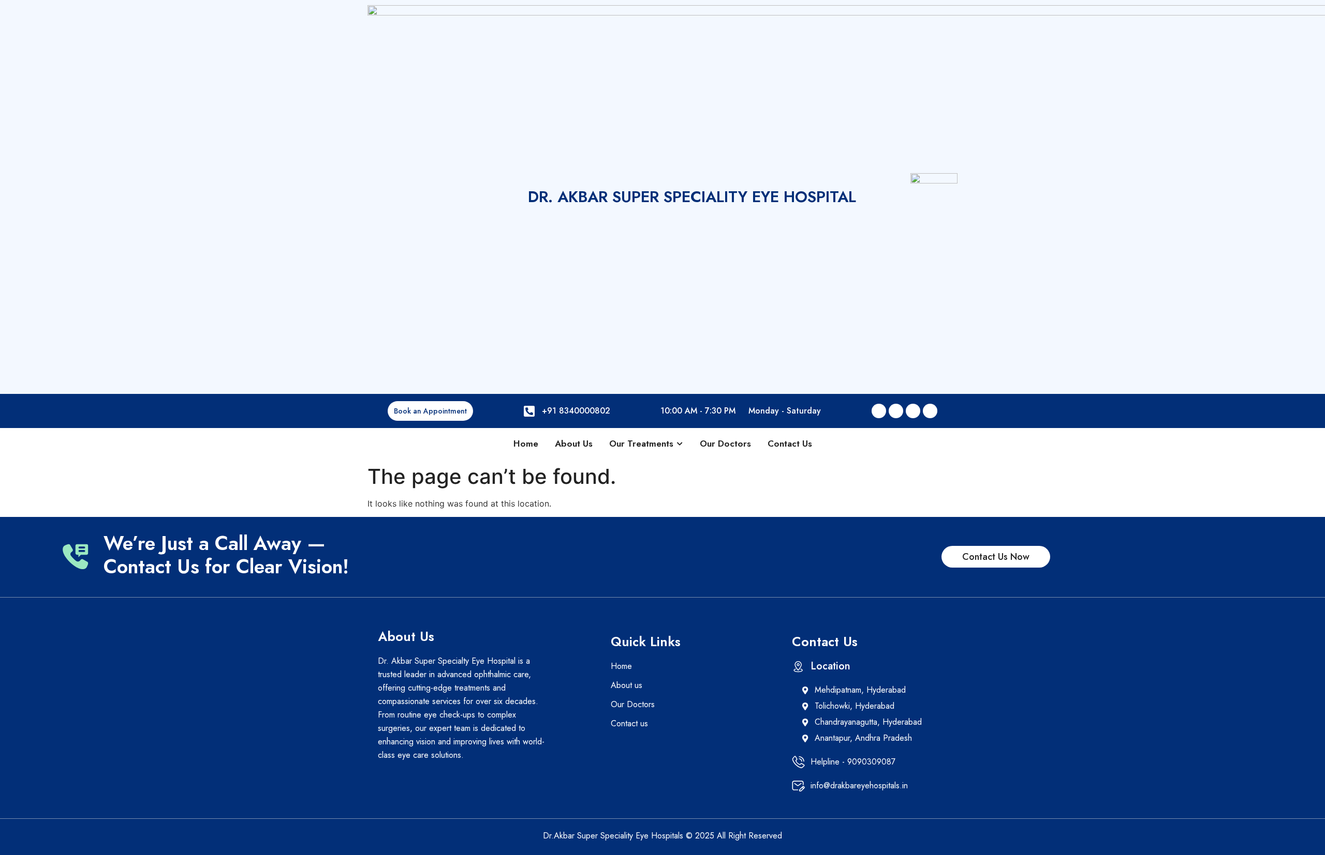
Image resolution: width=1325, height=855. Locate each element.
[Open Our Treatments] (680, 444)
